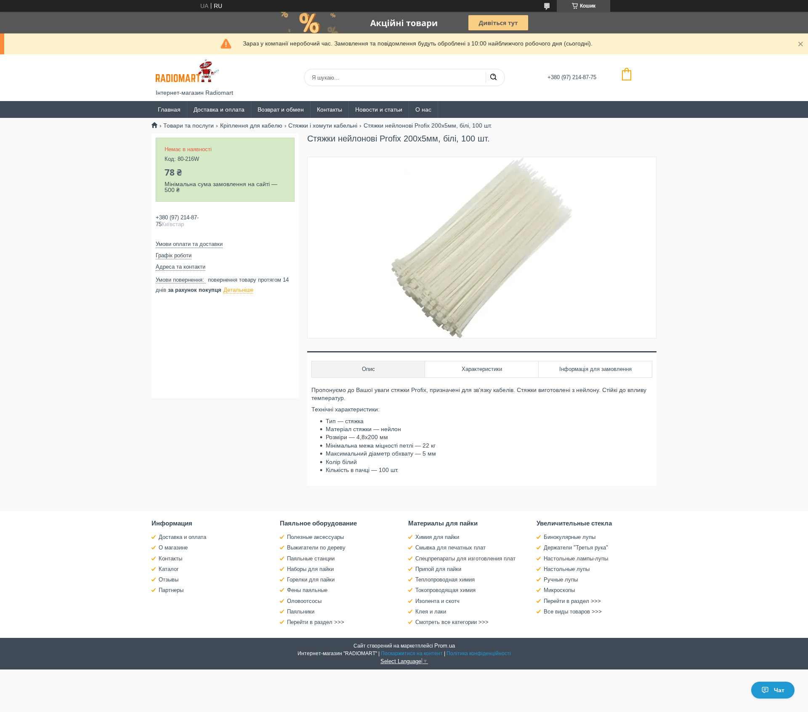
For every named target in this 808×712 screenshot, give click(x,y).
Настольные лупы (567, 569)
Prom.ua (444, 646)
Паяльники (300, 611)
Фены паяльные (307, 590)
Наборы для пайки (310, 569)
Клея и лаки (430, 611)
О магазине (173, 547)
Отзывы (168, 579)
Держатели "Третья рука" (576, 547)
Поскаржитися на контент (412, 653)
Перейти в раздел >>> (315, 622)
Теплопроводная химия (445, 579)
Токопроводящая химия (445, 590)
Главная (169, 109)
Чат (779, 690)
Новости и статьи (378, 109)
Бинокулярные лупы (569, 537)
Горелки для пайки (311, 579)
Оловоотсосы (304, 601)
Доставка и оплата (219, 109)
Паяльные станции (311, 558)
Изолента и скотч (437, 601)
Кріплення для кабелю (251, 125)
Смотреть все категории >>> (452, 622)
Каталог (169, 569)
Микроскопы (559, 590)
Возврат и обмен (281, 109)
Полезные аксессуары (315, 537)
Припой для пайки (438, 569)
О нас (423, 109)
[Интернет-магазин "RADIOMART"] (187, 72)
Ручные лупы (561, 579)
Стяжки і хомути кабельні (322, 125)
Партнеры (171, 590)
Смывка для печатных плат (450, 547)
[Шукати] (493, 77)
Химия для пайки (437, 537)
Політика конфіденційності (479, 653)
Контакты (329, 109)
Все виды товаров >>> (573, 611)
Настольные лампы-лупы (576, 558)
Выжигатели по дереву (316, 547)
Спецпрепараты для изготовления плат (465, 558)
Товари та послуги (188, 125)
